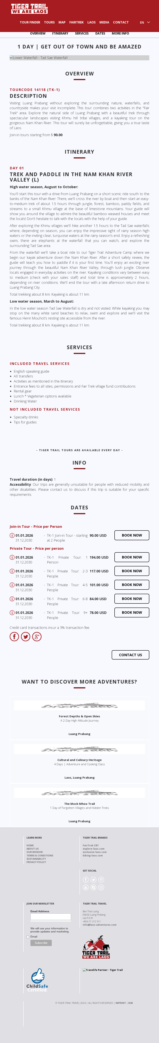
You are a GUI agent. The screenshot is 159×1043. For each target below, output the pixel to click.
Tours (49, 22)
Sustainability (36, 858)
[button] (20, 57)
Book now (132, 535)
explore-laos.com (94, 848)
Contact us (130, 655)
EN (142, 22)
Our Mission (35, 852)
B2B (130, 1003)
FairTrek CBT (91, 845)
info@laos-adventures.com (100, 924)
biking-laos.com (93, 855)
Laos (91, 22)
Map (62, 22)
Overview (37, 33)
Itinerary (60, 33)
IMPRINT (121, 1003)
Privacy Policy (36, 862)
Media (104, 22)
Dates (100, 33)
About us (33, 848)
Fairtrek (76, 22)
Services (82, 33)
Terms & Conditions (40, 855)
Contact (121, 22)
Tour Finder (30, 22)
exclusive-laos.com (95, 852)
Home (30, 845)
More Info (120, 33)
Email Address (39, 911)
